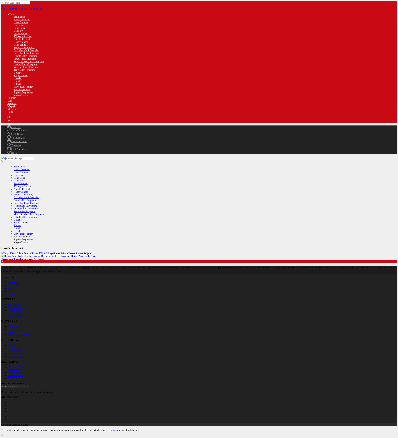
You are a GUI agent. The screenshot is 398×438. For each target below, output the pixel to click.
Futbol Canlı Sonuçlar (24, 47)
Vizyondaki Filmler (23, 86)
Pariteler (18, 81)
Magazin (11, 106)
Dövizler (18, 72)
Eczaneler (16, 145)
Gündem (11, 98)
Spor (9, 100)
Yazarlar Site (13, 369)
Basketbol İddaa (15, 307)
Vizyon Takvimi (22, 95)
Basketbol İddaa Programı (26, 53)
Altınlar (17, 84)
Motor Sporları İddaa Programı (29, 61)
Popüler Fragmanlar (23, 92)
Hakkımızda (13, 291)
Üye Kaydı (12, 285)
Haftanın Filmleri (22, 89)
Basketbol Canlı (15, 375)
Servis (10, 14)
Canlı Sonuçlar (21, 44)
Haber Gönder (21, 42)
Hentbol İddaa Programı (25, 64)
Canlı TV (18, 30)
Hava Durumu (21, 22)
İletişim (11, 294)
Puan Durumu (21, 33)
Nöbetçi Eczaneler (23, 39)
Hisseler (18, 78)
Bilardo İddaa (14, 313)
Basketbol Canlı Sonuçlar (26, 50)
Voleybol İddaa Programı (26, 67)
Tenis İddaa (13, 372)
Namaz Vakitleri (22, 19)
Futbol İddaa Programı (25, 58)
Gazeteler (18, 25)
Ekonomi (11, 103)
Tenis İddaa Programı (24, 70)
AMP (10, 378)
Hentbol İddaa (14, 310)
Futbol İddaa (13, 304)
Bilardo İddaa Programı (25, 56)
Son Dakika (19, 16)
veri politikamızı (113, 430)
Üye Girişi (12, 282)
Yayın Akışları (18, 137)
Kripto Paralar (21, 75)
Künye (10, 288)
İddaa (14, 152)
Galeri (10, 112)
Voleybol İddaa (14, 315)
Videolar (11, 109)
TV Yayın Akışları (23, 36)
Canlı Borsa (19, 28)
